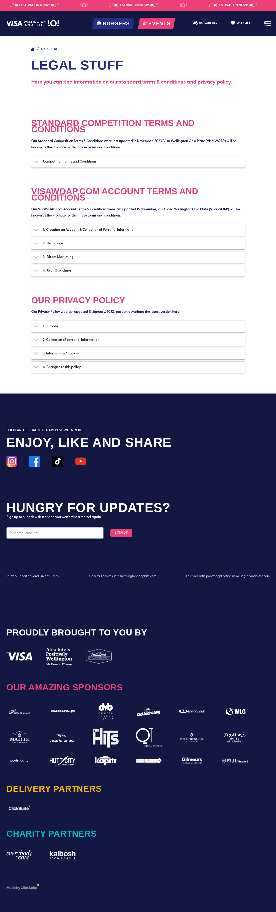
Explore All (208, 23)
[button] (138, 162)
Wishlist (243, 23)
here (175, 312)
